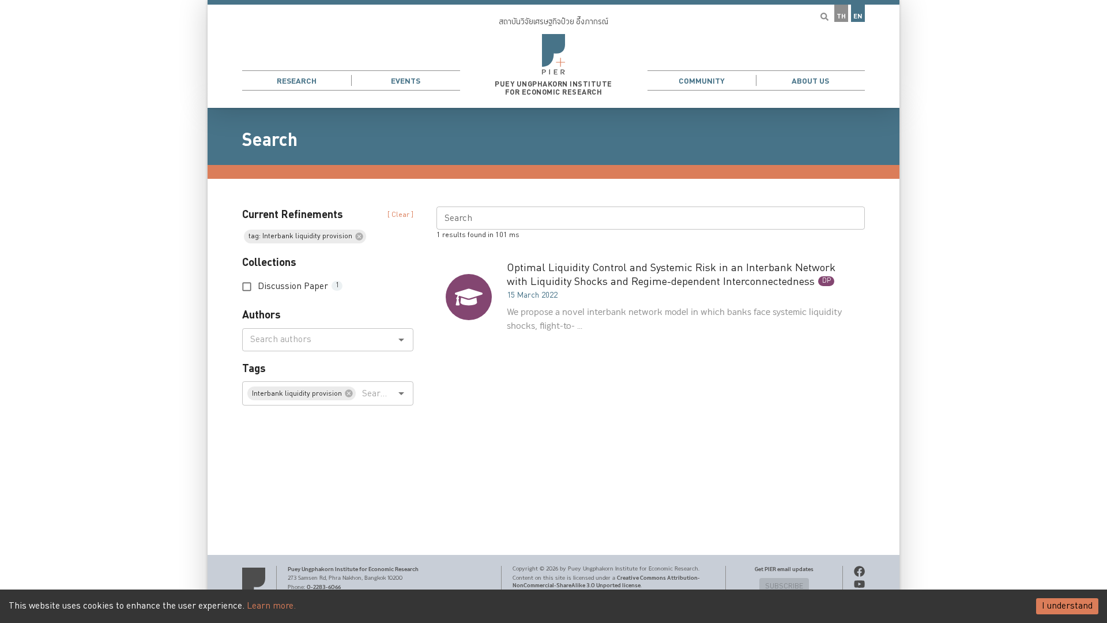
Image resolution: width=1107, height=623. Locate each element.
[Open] (401, 340)
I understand (1067, 606)
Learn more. (271, 606)
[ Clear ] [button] (400, 214)
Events (405, 81)
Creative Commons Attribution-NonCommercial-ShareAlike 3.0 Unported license (606, 581)
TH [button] (841, 16)
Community (702, 81)
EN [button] (858, 16)
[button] (553, 54)
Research (297, 81)
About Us (810, 81)
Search (270, 140)
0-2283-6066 (324, 587)
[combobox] (318, 340)
